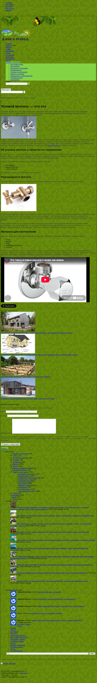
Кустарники (10, 55)
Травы (8, 49)
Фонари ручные (16, 647)
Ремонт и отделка (17, 74)
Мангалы (13, 634)
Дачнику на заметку (20, 458)
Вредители (10, 51)
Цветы (14, 497)
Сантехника (15, 80)
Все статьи (10, 8)
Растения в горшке (17, 639)
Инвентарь (10, 57)
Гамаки (13, 628)
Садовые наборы (17, 641)
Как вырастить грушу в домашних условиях (45, 613)
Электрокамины (16, 651)
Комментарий (6, 433)
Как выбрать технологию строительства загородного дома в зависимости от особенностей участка (39, 355)
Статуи (13, 643)
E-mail (4, 416)
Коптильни (14, 632)
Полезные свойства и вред (22, 468)
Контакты (9, 6)
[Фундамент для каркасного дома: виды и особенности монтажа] (18, 375)
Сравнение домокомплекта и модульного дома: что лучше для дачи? (28, 399)
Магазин (9, 10)
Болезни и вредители (20, 454)
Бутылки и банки (24, 624)
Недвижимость (16, 70)
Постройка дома (16, 64)
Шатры (13, 649)
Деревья (9, 47)
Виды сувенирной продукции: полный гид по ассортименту (61, 606)
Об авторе (10, 4)
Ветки (20, 626)
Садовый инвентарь (19, 470)
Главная (9, 3)
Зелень (13, 630)
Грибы (8, 53)
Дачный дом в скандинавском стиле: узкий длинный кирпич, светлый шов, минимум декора (36, 333)
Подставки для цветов (18, 637)
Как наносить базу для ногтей (49, 592)
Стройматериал (16, 78)
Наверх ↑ (4, 448)
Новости (15, 464)
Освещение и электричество (21, 76)
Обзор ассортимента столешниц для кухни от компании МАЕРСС (56, 620)
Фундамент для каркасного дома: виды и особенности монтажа (25, 377)
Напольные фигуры (18, 636)
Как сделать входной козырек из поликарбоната (56, 599)
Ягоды (8, 61)
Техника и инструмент (19, 72)
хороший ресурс (54, 145)
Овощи (8, 45)
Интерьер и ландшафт (19, 68)
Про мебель (15, 66)
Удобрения (10, 59)
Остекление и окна (25, 480)
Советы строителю (13, 62)
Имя (3, 412)
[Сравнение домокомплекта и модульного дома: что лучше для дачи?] (18, 397)
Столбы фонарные (17, 645)
